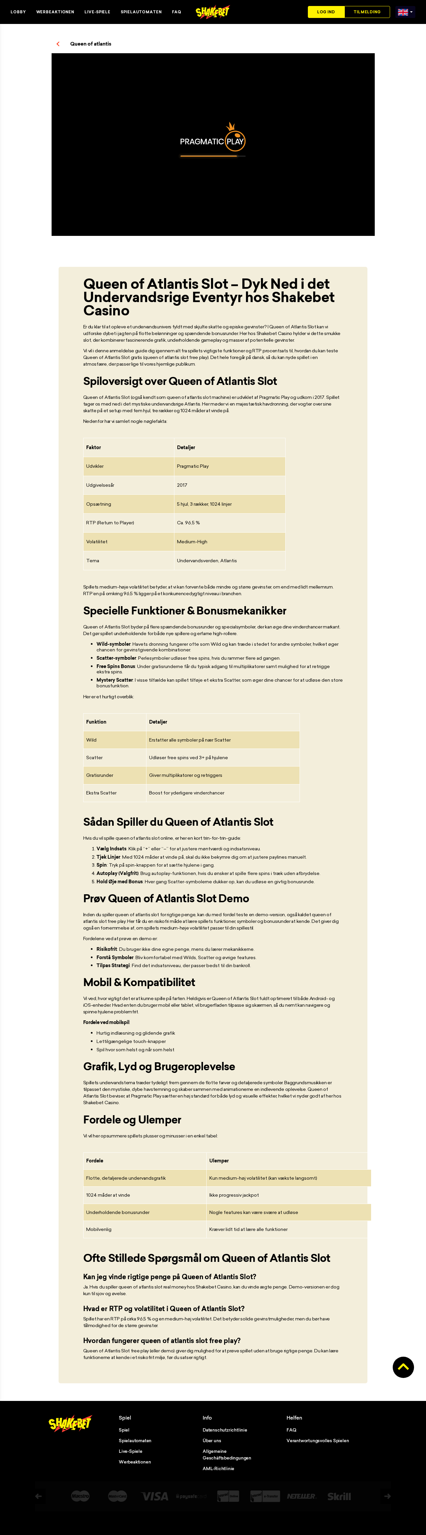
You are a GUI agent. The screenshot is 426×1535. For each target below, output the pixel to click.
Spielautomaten (141, 12)
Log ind (326, 12)
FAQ (176, 12)
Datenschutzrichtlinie (225, 1430)
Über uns (212, 1441)
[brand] (403, 11)
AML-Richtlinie (218, 1468)
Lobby (18, 12)
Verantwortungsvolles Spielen (318, 1441)
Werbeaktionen (55, 12)
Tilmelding (367, 12)
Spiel (124, 1430)
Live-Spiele (97, 12)
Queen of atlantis (90, 44)
